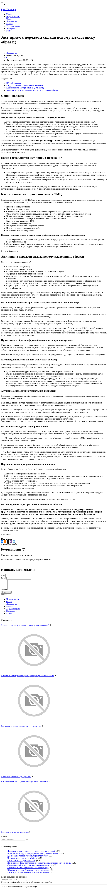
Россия (9, 606)
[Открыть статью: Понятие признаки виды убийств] (34, 774)
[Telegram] (14, 541)
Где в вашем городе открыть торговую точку (21, 726)
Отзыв (4, 589)
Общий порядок (13, 83)
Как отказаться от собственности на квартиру (27, 867)
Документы (11, 604)
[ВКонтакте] (2, 541)
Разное (9, 613)
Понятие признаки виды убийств (16, 777)
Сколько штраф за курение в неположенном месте (29, 865)
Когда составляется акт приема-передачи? (25, 85)
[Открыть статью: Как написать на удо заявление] (34, 829)
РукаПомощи (8, 9)
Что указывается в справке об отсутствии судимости (24, 781)
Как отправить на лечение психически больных (28, 872)
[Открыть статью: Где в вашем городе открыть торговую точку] (34, 724)
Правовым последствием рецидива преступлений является (27, 675)
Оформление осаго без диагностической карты (28, 870)
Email (3, 578)
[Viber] (11, 541)
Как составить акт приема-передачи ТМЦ (25, 88)
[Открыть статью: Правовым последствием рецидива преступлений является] (34, 673)
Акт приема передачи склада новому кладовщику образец (32, 90)
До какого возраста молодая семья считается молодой (25, 625)
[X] (8, 541)
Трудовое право (13, 609)
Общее (9, 601)
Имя (3, 575)
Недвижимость (13, 599)
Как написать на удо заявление (15, 832)
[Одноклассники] (5, 541)
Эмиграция (11, 611)
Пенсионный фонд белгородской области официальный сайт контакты (39, 863)
